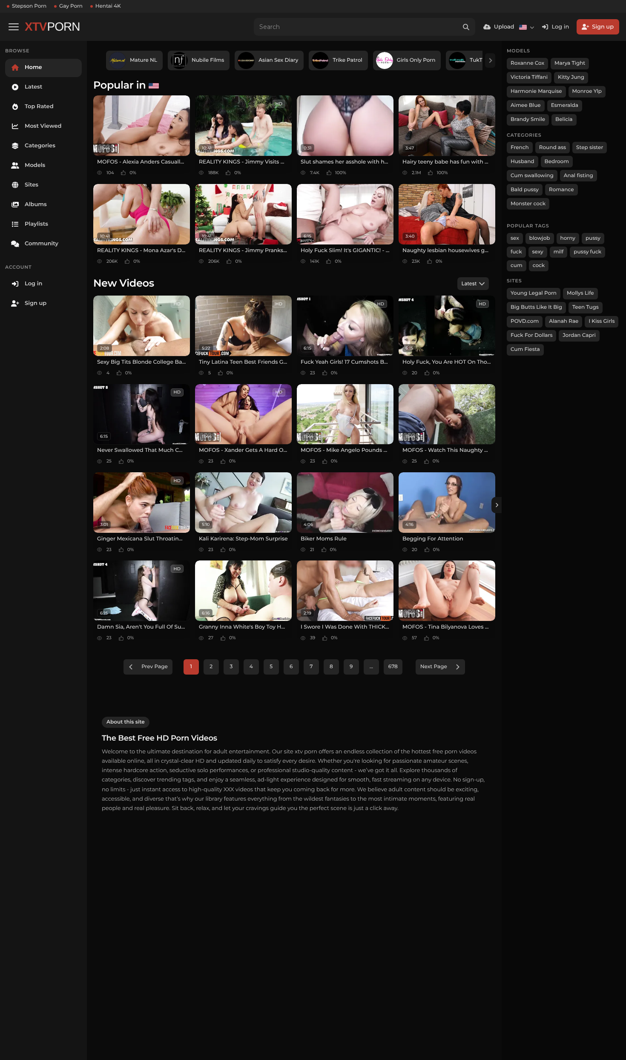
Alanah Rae (563, 321)
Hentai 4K (108, 6)
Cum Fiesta (525, 349)
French (520, 147)
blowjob (539, 238)
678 (393, 667)
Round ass (552, 147)
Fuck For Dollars (531, 335)
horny (567, 238)
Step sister (589, 147)
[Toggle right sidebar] (496, 505)
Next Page (433, 667)
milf (559, 252)
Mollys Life (580, 293)
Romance (561, 190)
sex (515, 238)
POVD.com (525, 321)
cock (539, 265)
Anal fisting (578, 175)
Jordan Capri (579, 335)
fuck (516, 252)
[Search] (466, 27)
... (371, 667)
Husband (522, 161)
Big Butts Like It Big (536, 307)
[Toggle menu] (13, 26)
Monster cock (528, 204)
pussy (593, 238)
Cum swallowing (532, 175)
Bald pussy (525, 190)
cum (517, 265)
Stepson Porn (29, 6)
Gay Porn (71, 6)
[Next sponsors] (490, 60)
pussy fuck (587, 252)
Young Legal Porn (534, 293)
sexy (537, 252)
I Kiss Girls (602, 321)
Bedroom (557, 161)
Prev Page (154, 667)
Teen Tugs (585, 307)
